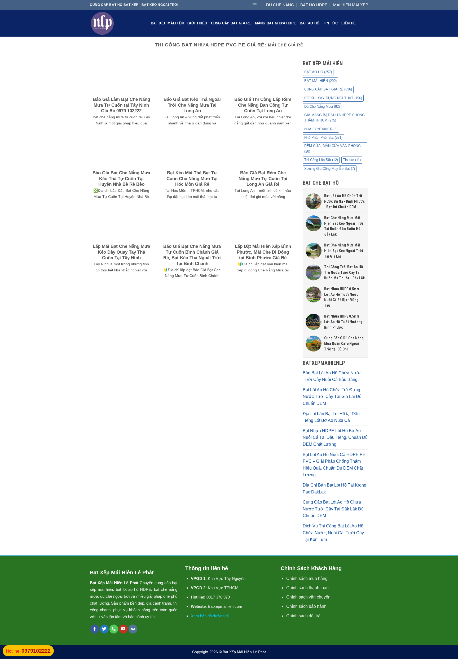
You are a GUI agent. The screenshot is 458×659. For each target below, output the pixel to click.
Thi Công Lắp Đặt (321, 160)
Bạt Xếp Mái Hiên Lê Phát (244, 652)
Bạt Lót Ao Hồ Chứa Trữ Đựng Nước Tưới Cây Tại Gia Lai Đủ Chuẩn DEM (332, 397)
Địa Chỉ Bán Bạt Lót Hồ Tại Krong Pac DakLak (334, 488)
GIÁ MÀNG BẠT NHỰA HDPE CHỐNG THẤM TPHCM (334, 117)
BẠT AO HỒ (309, 23)
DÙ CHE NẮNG (280, 5)
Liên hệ (348, 23)
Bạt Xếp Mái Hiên (167, 23)
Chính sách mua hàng (307, 578)
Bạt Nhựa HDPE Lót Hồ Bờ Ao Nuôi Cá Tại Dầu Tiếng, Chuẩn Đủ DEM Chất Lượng (335, 437)
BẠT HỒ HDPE (313, 5)
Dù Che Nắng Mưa (322, 107)
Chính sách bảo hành (306, 606)
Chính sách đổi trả (303, 616)
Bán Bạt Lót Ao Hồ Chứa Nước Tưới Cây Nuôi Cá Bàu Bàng (332, 376)
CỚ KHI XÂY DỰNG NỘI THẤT (333, 98)
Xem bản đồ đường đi (209, 616)
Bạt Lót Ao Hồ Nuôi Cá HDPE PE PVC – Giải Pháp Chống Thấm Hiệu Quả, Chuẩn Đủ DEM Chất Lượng (334, 464)
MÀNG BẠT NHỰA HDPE (275, 23)
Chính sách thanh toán (307, 588)
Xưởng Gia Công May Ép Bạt (329, 169)
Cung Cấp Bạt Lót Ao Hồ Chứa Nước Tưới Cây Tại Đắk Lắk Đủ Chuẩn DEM (333, 509)
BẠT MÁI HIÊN (320, 81)
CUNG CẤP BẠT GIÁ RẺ (231, 23)
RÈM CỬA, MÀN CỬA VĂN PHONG (332, 148)
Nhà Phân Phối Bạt (323, 138)
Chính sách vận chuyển (308, 597)
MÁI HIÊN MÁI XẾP (350, 5)
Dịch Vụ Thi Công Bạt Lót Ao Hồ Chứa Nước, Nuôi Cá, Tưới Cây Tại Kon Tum (333, 533)
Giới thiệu (197, 23)
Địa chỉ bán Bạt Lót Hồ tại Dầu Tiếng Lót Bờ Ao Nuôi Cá (331, 417)
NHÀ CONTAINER (320, 129)
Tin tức (330, 23)
